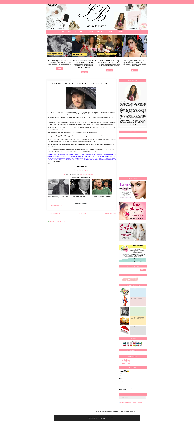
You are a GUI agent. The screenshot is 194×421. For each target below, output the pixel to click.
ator (81, 174)
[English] (124, 345)
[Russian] (137, 343)
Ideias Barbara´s (92, 417)
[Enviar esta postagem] (48, 163)
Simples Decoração (126, 359)
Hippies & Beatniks (126, 362)
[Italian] (137, 345)
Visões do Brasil (134, 289)
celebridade (88, 174)
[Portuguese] (140, 343)
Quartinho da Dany (126, 363)
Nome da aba (11, 1)
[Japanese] (131, 343)
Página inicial (82, 213)
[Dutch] (140, 345)
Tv (98, 174)
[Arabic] (124, 343)
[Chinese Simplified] (134, 343)
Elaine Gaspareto (101, 418)
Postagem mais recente (54, 213)
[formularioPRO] (124, 371)
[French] (128, 345)
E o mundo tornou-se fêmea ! (138, 298)
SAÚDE (111, 32)
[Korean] (128, 343)
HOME (62, 32)
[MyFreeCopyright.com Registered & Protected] (130, 402)
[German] (131, 345)
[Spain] (134, 345)
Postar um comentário (56, 205)
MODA (69, 32)
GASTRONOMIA (101, 32)
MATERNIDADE (89, 32)
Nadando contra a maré (136, 308)
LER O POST (59, 72)
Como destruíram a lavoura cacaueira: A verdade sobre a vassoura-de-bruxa (137, 318)
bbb (83, 174)
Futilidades (133, 327)
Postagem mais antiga (110, 213)
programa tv (94, 174)
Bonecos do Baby (126, 360)
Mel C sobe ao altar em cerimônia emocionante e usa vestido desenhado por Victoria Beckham (134, 62)
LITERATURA (78, 32)
